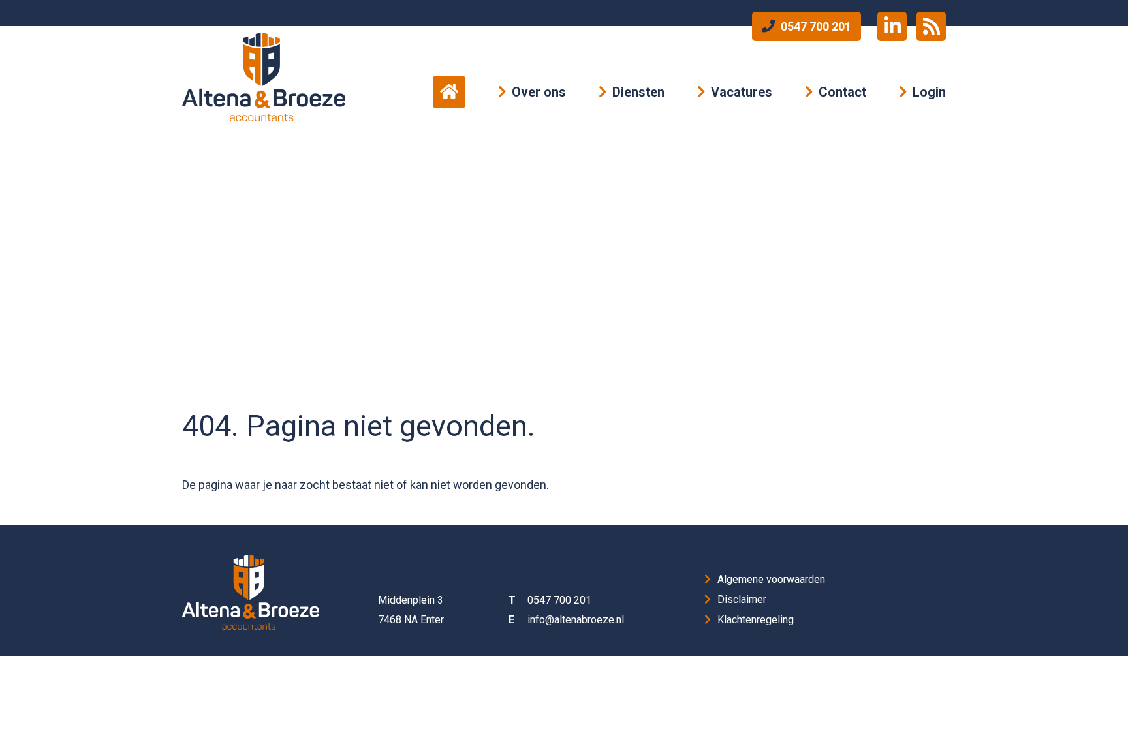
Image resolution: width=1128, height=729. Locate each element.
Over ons (539, 92)
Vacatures (741, 92)
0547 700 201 (814, 26)
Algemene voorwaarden (771, 579)
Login (929, 92)
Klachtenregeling (755, 619)
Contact (842, 92)
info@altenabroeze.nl (575, 619)
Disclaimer (741, 599)
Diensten (638, 92)
